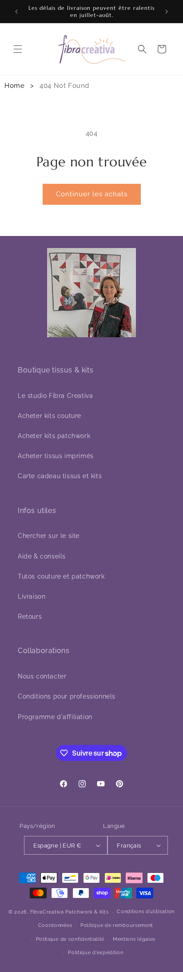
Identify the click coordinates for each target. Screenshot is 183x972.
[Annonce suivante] (166, 11)
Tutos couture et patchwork (61, 576)
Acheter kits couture (49, 415)
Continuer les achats (91, 194)
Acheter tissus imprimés (56, 455)
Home (14, 86)
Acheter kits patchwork (54, 435)
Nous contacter (42, 676)
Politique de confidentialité (70, 939)
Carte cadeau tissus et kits (60, 476)
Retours (30, 616)
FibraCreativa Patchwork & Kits (69, 912)
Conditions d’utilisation (146, 911)
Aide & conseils (42, 556)
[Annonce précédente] (16, 11)
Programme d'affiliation (55, 716)
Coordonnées (55, 925)
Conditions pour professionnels (66, 696)
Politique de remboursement (116, 925)
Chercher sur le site (49, 535)
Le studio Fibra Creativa (55, 395)
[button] (18, 49)
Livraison (31, 596)
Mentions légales (134, 939)
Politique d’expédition (95, 952)
